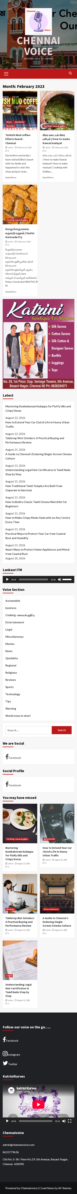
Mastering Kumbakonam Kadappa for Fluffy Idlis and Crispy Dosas (38, 408)
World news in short (18, 715)
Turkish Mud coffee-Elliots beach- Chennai (18, 139)
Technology (12, 694)
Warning (10, 708)
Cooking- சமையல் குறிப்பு (54, 126)
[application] (38, 579)
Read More (10, 177)
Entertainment (14, 622)
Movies (10, 643)
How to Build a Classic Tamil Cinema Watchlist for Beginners (36, 504)
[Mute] (59, 579)
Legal (8, 629)
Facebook (15, 757)
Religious (11, 672)
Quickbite (19, 122)
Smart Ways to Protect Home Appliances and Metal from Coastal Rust (37, 551)
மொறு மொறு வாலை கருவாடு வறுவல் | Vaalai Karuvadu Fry (19, 233)
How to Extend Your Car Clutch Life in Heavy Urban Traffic (37, 424)
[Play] (7, 579)
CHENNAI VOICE (38, 46)
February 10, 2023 (24, 147)
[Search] (70, 73)
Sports (9, 687)
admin (10, 147)
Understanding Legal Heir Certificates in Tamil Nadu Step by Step (37, 472)
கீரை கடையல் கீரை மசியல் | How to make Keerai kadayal (56, 139)
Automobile (12, 600)
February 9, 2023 (61, 147)
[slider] (67, 579)
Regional (10, 665)
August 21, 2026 (23, 930)
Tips (8, 701)
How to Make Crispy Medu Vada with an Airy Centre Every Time (37, 520)
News (9, 122)
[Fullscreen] (69, 1121)
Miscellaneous (14, 636)
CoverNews (46, 1188)
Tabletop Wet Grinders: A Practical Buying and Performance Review (34, 440)
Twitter (12, 1064)
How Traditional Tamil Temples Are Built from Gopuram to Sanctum (33, 488)
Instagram (14, 1054)
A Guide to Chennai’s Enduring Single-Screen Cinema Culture (38, 456)
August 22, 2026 (23, 863)
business (10, 607)
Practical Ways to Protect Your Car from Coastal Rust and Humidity (35, 536)
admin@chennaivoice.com (19, 1144)
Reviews (10, 126)
